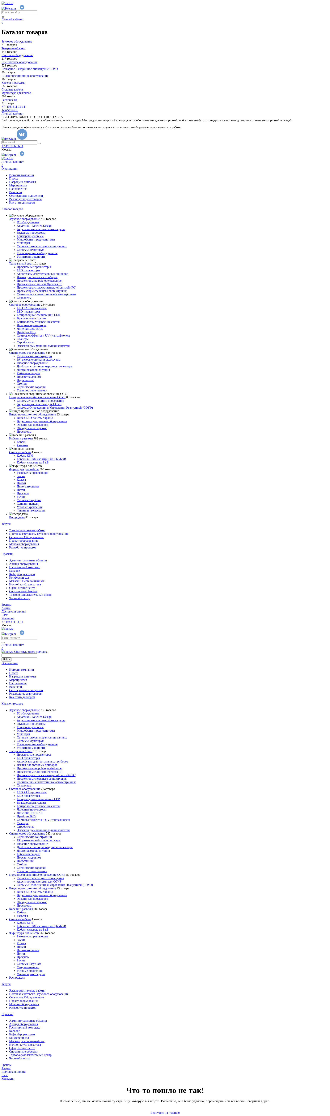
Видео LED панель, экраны (35, 417)
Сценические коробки (31, 387)
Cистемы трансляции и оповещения (40, 400)
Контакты (8, 618)
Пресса (13, 178)
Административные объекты (28, 560)
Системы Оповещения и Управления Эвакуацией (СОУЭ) (55, 407)
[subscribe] (39, 143)
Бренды (6, 604)
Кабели (21, 441)
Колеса (21, 479)
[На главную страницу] (7, 3)
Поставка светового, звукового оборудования (38, 533)
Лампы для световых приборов (37, 277)
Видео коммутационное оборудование (42, 421)
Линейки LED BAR (30, 328)
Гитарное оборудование (32, 363)
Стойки (22, 383)
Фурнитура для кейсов (24, 469)
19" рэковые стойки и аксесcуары (39, 359)
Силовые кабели (20, 452)
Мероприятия (18, 185)
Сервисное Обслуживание (26, 537)
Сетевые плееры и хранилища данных (42, 246)
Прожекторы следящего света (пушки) (42, 291)
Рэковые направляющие (32, 472)
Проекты (7, 554)
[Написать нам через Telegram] (11, 8)
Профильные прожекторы (34, 267)
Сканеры (22, 339)
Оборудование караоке (32, 428)
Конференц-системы (30, 236)
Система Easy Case (29, 500)
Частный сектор (19, 598)
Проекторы (24, 431)
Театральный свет (20, 263)
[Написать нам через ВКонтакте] (22, 8)
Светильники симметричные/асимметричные (46, 294)
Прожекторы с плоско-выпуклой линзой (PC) (46, 287)
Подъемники (25, 380)
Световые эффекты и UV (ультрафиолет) (43, 335)
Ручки (21, 496)
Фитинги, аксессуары (31, 510)
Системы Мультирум (30, 249)
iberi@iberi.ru (10, 110)
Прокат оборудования (23, 540)
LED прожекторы (28, 270)
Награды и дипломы (22, 182)
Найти (6, 659)
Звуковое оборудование (24, 218)
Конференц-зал (19, 577)
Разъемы (22, 445)
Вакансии (15, 192)
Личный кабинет (13, 19)
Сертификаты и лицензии (26, 195)
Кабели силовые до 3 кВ (33, 462)
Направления (18, 188)
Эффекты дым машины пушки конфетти (43, 345)
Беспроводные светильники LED (38, 315)
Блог (5, 615)
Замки (21, 476)
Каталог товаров (12, 209)
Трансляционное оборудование (37, 253)
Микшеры (23, 243)
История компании (21, 175)
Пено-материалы (28, 486)
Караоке (14, 570)
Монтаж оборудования (24, 544)
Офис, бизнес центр (22, 587)
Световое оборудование (24, 304)
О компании (10, 168)
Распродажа (17, 517)
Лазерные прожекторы (31, 325)
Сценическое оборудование (27, 352)
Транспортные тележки (32, 390)
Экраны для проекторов (32, 424)
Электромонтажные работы (27, 530)
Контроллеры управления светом (38, 321)
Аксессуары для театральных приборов (42, 273)
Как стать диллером (22, 202)
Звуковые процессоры (31, 232)
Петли (21, 489)
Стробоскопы (25, 342)
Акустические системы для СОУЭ (39, 404)
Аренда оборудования (23, 563)
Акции (6, 608)
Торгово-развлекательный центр (30, 594)
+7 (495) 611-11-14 (13, 106)
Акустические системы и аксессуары (41, 229)
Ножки (21, 483)
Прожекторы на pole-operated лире (39, 280)
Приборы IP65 (26, 332)
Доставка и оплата (14, 611)
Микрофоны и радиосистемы (36, 239)
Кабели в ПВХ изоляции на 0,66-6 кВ (41, 459)
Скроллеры (24, 297)
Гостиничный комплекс (24, 567)
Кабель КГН (25, 455)
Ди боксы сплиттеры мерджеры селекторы (45, 366)
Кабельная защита (28, 373)
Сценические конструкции (34, 356)
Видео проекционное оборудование (32, 414)
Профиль (23, 493)
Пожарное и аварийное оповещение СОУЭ (37, 397)
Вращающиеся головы (31, 318)
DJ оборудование (28, 222)
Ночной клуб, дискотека (25, 584)
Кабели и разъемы (21, 438)
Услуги (6, 523)
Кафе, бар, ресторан (22, 574)
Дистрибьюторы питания (33, 369)
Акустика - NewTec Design (34, 225)
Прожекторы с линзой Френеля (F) (39, 284)
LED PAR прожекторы (32, 308)
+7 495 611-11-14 (12, 146)
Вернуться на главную (165, 1112)
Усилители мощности (31, 256)
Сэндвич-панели (28, 503)
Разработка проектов (22, 547)
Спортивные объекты (23, 591)
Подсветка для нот (29, 376)
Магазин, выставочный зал (26, 581)
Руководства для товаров (25, 199)
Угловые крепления (29, 507)
